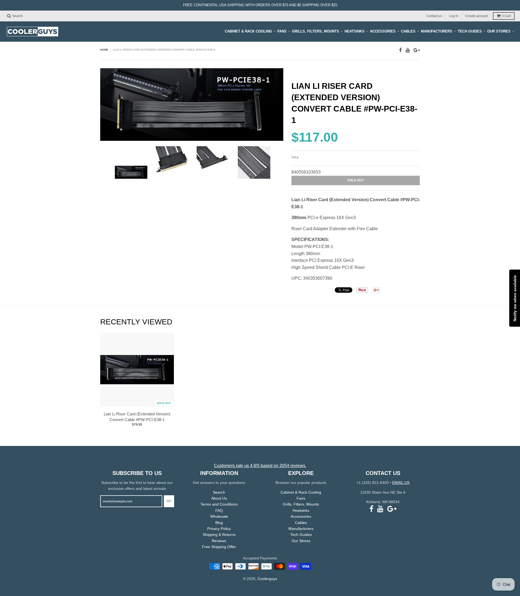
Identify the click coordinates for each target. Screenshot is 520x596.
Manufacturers (436, 31)
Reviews (219, 541)
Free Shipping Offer (219, 547)
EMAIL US (401, 482)
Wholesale (219, 516)
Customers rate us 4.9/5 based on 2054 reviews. (260, 465)
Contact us (434, 16)
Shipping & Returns (219, 534)
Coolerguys (267, 579)
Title (295, 157)
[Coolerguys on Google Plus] (417, 50)
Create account (476, 16)
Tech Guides (470, 31)
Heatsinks (354, 31)
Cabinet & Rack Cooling (248, 31)
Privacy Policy (219, 528)
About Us (219, 498)
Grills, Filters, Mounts (315, 31)
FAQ (219, 510)
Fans (282, 31)
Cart (506, 16)
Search (219, 492)
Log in (453, 16)
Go (169, 501)
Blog (219, 522)
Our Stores (499, 31)
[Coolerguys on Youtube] (408, 50)
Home (104, 49)
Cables (408, 31)
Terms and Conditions (219, 504)
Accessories (383, 31)
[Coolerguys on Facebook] (400, 50)
